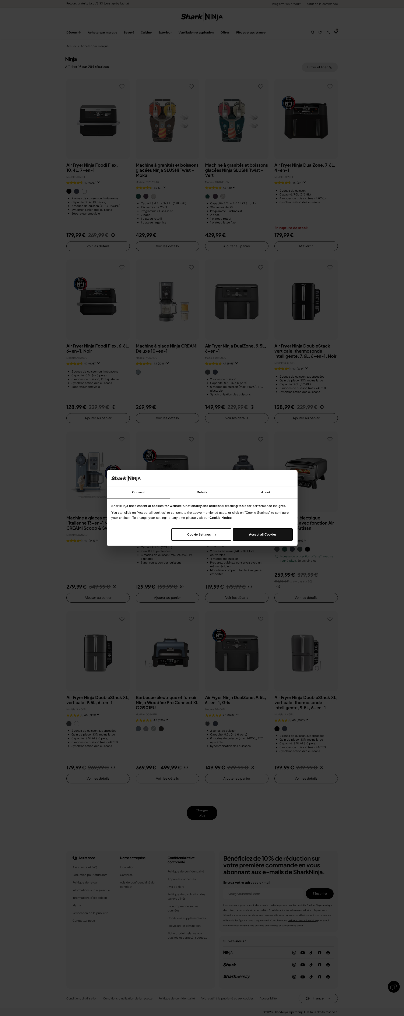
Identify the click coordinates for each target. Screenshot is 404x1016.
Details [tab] (202, 492)
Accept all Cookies (263, 534)
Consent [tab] (138, 492)
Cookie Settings (199, 534)
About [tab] (265, 492)
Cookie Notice (221, 517)
